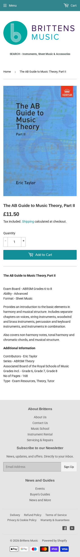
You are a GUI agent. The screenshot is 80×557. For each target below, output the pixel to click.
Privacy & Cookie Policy (21, 520)
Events (40, 488)
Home (7, 71)
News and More (40, 500)
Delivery (15, 515)
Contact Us (40, 423)
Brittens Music (29, 540)
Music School (40, 428)
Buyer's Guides (40, 494)
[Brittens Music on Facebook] (64, 529)
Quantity (9, 233)
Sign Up (69, 467)
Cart (73, 5)
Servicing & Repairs (40, 440)
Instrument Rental (40, 434)
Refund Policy (32, 515)
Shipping (28, 221)
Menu (13, 5)
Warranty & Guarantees (55, 520)
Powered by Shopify (54, 540)
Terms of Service (56, 515)
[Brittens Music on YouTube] (72, 529)
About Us (40, 417)
